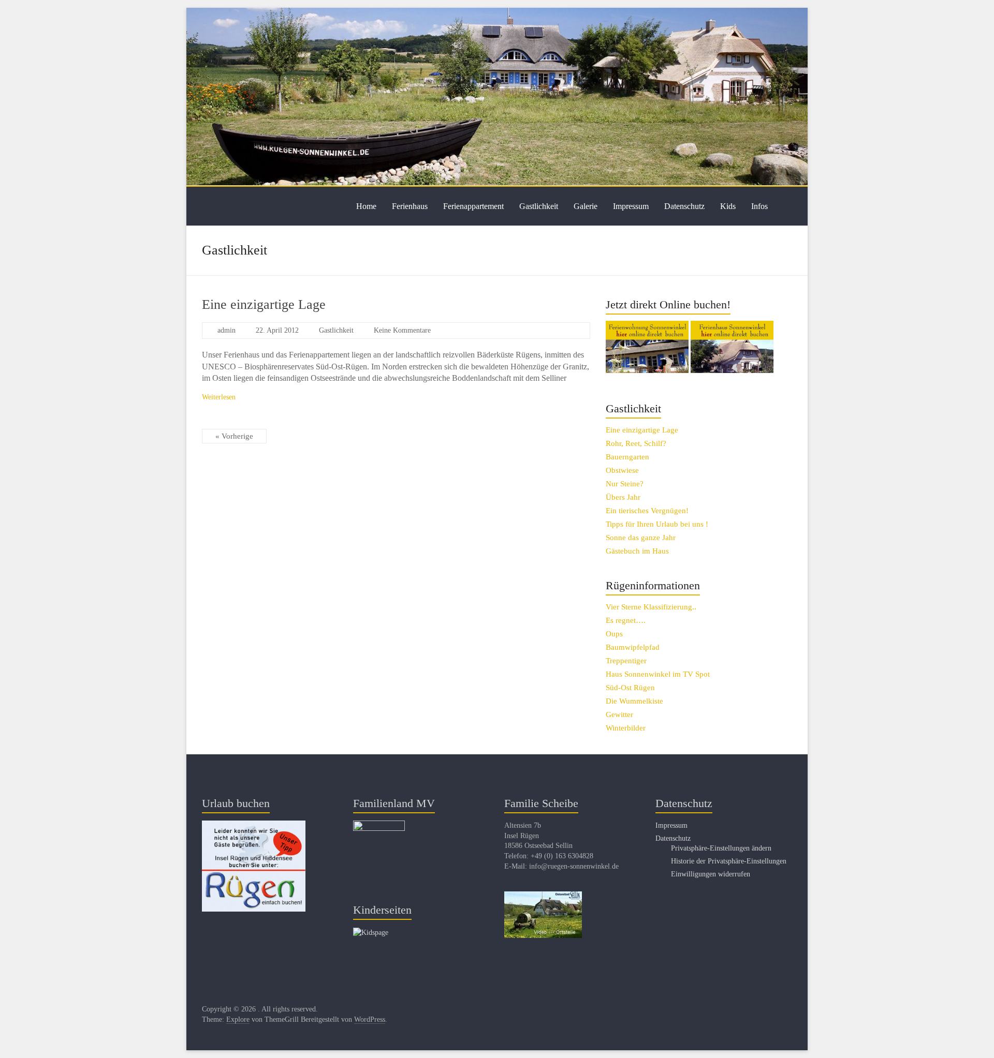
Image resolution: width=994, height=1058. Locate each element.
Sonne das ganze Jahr (641, 537)
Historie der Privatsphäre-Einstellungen (728, 861)
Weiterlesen (219, 397)
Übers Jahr (623, 497)
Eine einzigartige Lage (264, 304)
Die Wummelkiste (634, 701)
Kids (728, 206)
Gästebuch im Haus (637, 551)
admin (226, 330)
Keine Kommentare (402, 330)
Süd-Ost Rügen (630, 687)
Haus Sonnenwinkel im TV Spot (658, 674)
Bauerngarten (627, 457)
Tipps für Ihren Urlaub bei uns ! (657, 524)
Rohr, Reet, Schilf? (636, 443)
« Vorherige (234, 436)
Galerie (585, 206)
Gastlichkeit (538, 206)
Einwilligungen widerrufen (710, 874)
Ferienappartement (473, 206)
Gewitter (619, 714)
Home (366, 206)
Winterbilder (626, 728)
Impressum (631, 206)
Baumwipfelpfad (633, 647)
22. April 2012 (277, 330)
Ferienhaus (410, 206)
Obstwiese (622, 470)
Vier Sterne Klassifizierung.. (651, 607)
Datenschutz (684, 206)
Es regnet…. (626, 620)
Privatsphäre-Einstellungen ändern (721, 848)
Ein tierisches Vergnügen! (647, 510)
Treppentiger (626, 661)
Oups (614, 634)
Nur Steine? (625, 484)
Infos (759, 206)
